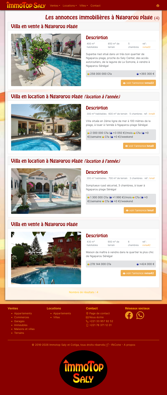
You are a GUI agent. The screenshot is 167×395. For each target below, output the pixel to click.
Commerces (21, 317)
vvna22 (146, 47)
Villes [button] (82, 5)
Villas (56, 317)
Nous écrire (96, 317)
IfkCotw (116, 344)
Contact (95, 5)
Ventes (13, 308)
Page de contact (99, 313)
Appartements (23, 313)
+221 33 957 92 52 (101, 321)
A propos (129, 344)
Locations (54, 308)
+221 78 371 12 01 (100, 325)
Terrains (19, 332)
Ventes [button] (54, 5)
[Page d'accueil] (25, 5)
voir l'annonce (140, 82)
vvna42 (146, 245)
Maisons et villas (24, 329)
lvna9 (152, 113)
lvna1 (152, 178)
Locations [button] (69, 5)
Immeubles (20, 325)
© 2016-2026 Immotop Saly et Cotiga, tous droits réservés (69, 344)
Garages (19, 321)
